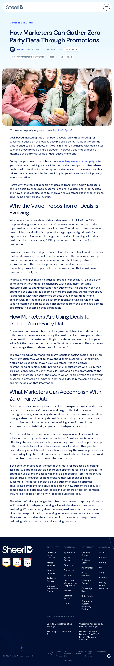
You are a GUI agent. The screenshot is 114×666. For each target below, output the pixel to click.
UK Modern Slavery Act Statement (68, 655)
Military (67, 575)
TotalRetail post (62, 130)
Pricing (102, 562)
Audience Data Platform (51, 555)
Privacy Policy (50, 652)
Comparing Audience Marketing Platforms (86, 605)
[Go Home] (14, 7)
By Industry (69, 552)
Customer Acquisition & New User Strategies (91, 625)
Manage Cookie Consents (89, 653)
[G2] (109, 656)
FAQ (101, 567)
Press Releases (85, 574)
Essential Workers (68, 597)
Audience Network (51, 579)
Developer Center (86, 582)
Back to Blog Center (22, 23)
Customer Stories (86, 561)
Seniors (67, 590)
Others (67, 603)
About (102, 552)
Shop (101, 572)
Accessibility (101, 651)
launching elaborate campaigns (78, 161)
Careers (103, 557)
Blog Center (87, 567)
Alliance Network (51, 571)
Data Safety (87, 596)
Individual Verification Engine (52, 589)
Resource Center (86, 553)
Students (68, 565)
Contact (103, 577)
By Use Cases (67, 558)
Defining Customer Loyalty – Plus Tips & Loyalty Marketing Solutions (89, 635)
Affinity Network (51, 564)
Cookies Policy (79, 652)
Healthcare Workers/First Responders (70, 583)
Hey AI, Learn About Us (103, 585)
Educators (69, 570)
